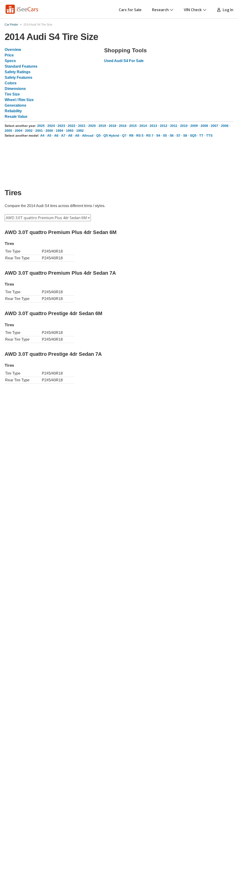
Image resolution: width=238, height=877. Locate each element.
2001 (39, 130)
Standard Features (21, 66)
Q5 (98, 135)
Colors (11, 83)
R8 (131, 135)
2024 (51, 126)
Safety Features (18, 77)
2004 (18, 130)
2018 (112, 126)
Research (160, 9)
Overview (13, 50)
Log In (227, 9)
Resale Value (16, 117)
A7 (63, 135)
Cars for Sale (130, 9)
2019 (102, 126)
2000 (49, 130)
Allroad (87, 135)
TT (201, 135)
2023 (61, 126)
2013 (153, 126)
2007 (214, 126)
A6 (56, 135)
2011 (173, 126)
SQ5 (193, 135)
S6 (172, 135)
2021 (82, 126)
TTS (209, 135)
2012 (163, 126)
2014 (143, 126)
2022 (71, 126)
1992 (80, 130)
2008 (204, 126)
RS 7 (149, 135)
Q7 (124, 135)
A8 (70, 135)
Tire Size (12, 94)
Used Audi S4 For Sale (124, 61)
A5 (49, 135)
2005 (8, 130)
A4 (42, 135)
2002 (29, 130)
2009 (194, 126)
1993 (69, 130)
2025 (41, 126)
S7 (178, 135)
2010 (184, 126)
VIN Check (193, 9)
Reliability (13, 111)
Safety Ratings (17, 72)
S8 (185, 135)
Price (9, 55)
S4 (158, 135)
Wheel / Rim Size (19, 100)
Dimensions (15, 89)
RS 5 (139, 135)
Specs (10, 61)
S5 (165, 135)
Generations (15, 105)
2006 (224, 126)
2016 (122, 126)
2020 (92, 126)
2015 (133, 126)
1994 (59, 130)
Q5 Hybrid (111, 135)
